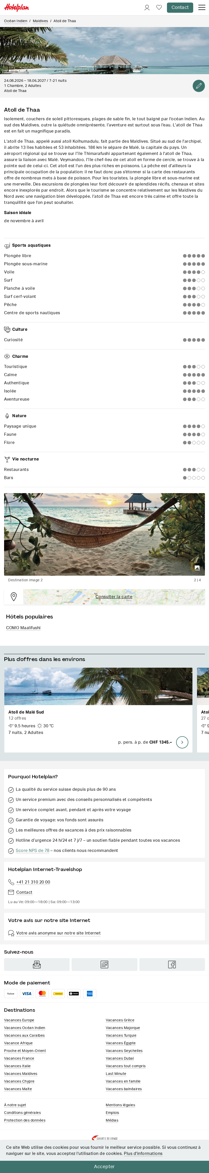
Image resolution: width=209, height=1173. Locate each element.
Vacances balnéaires (124, 1089)
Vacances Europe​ (19, 1020)
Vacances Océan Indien (24, 1028)
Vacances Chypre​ (19, 1081)
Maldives (40, 21)
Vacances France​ (19, 1058)
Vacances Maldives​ (20, 1074)
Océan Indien (15, 21)
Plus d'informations (143, 1154)
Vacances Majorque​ (123, 1028)
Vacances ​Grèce (120, 1020)
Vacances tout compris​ (126, 1066)
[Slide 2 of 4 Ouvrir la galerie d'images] (104, 534)
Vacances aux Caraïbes (24, 1035)
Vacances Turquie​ (121, 1035)
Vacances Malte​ (18, 1089)
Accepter (104, 1167)
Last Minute (116, 1074)
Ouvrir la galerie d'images (197, 568)
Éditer (199, 86)
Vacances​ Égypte (121, 1043)
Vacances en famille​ (123, 1081)
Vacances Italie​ (17, 1066)
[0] (159, 8)
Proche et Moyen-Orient (25, 1051)
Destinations (19, 1010)
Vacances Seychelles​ (124, 1051)
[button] (98, 710)
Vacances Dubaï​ (120, 1058)
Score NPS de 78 (32, 851)
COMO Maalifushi (23, 628)
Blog (104, 964)
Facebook (172, 964)
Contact (180, 7)
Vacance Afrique (18, 1043)
